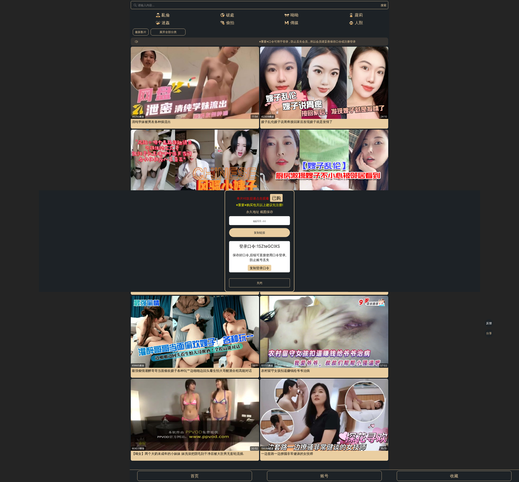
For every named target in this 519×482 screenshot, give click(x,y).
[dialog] (259, 241)
